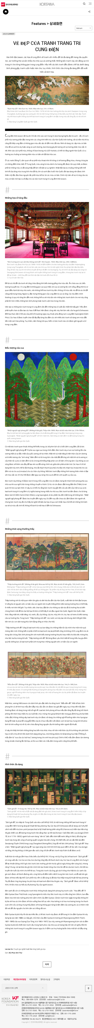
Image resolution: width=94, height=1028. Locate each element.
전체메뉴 (90, 4)
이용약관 (7, 979)
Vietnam (79, 28)
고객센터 (56, 979)
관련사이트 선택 (11, 988)
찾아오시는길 (45, 979)
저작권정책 (33, 979)
